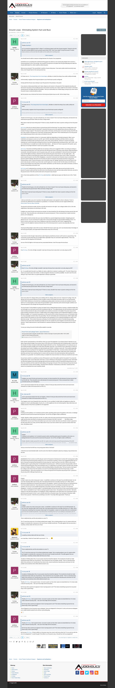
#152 (76, 428)
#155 (76, 498)
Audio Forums (15, 669)
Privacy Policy (47, 676)
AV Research (44, 12)
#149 (76, 371)
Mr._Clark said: (25, 394)
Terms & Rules (103, 685)
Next (27, 35)
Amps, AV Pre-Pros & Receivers (90, 69)
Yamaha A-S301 (88, 66)
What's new (73, 12)
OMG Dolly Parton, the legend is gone (93, 61)
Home (11, 12)
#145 (76, 233)
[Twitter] (87, 674)
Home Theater (63, 12)
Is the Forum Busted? (89, 81)
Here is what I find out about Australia (30, 203)
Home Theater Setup (16, 677)
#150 (76, 390)
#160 (76, 616)
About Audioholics (48, 668)
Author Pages (47, 671)
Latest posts (85, 58)
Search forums (19, 16)
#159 (76, 592)
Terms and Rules (47, 674)
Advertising (46, 669)
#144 (76, 180)
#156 (76, 528)
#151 (76, 408)
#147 (76, 261)
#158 (76, 567)
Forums (17, 12)
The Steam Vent (87, 64)
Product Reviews (33, 12)
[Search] (104, 13)
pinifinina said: (25, 42)
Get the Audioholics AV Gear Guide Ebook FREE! (93, 97)
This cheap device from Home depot (38, 76)
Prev (11, 35)
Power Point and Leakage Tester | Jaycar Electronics (35, 331)
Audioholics (13, 32)
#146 (76, 247)
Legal (45, 672)
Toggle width (13, 682)
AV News (53, 12)
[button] (27, 13)
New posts (11, 16)
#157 (76, 542)
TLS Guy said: (25, 102)
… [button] (16, 35)
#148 (76, 278)
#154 (76, 475)
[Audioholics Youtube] (82, 674)
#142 (76, 73)
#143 (76, 98)
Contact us (46, 677)
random (86, 76)
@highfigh (28, 45)
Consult (23, 12)
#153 (76, 456)
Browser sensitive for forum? (91, 71)
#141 (76, 38)
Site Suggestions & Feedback (90, 74)
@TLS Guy (23, 127)
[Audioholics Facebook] (77, 674)
